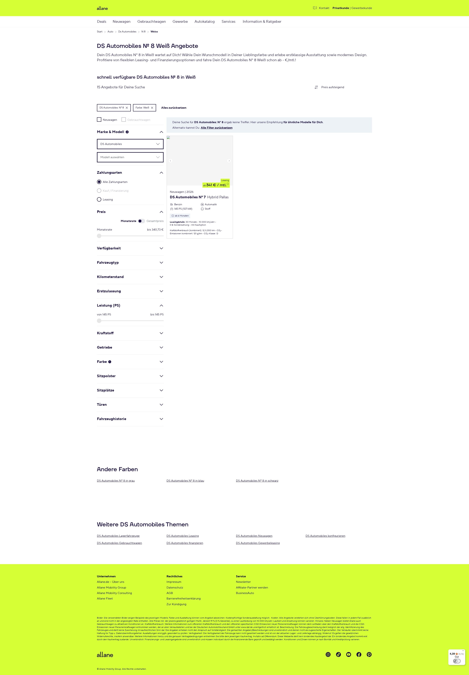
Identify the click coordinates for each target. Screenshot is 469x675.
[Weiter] (229, 160)
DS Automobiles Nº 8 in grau (116, 481)
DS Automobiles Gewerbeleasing (258, 543)
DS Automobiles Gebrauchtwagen (119, 543)
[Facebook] (359, 654)
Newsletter (243, 582)
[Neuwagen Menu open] (134, 21)
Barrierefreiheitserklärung (184, 598)
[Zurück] (170, 160)
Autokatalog (205, 21)
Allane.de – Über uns (110, 582)
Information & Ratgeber (262, 21)
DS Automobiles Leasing (183, 536)
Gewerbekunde (361, 8)
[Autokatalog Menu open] (219, 21)
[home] (142, 8)
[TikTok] (338, 654)
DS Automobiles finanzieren (185, 543)
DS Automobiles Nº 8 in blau (185, 481)
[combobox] (345, 87)
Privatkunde (341, 8)
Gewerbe (180, 21)
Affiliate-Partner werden (252, 587)
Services (228, 21)
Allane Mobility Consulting (114, 593)
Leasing (225, 180)
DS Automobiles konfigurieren (325, 536)
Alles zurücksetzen (173, 108)
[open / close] (155, 144)
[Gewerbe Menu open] (191, 21)
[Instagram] (328, 654)
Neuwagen (121, 21)
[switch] (457, 661)
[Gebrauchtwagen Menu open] (170, 21)
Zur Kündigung (176, 604)
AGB (170, 593)
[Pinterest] (369, 654)
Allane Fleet (105, 598)
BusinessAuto (245, 593)
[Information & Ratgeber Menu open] (286, 21)
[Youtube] (349, 654)
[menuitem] (104, 21)
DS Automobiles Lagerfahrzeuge (118, 536)
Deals (101, 21)
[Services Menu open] (239, 21)
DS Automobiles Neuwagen (254, 536)
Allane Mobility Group (111, 587)
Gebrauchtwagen (151, 21)
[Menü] (463, 651)
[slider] (99, 236)
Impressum (174, 582)
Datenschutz (175, 587)
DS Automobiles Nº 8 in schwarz (257, 481)
